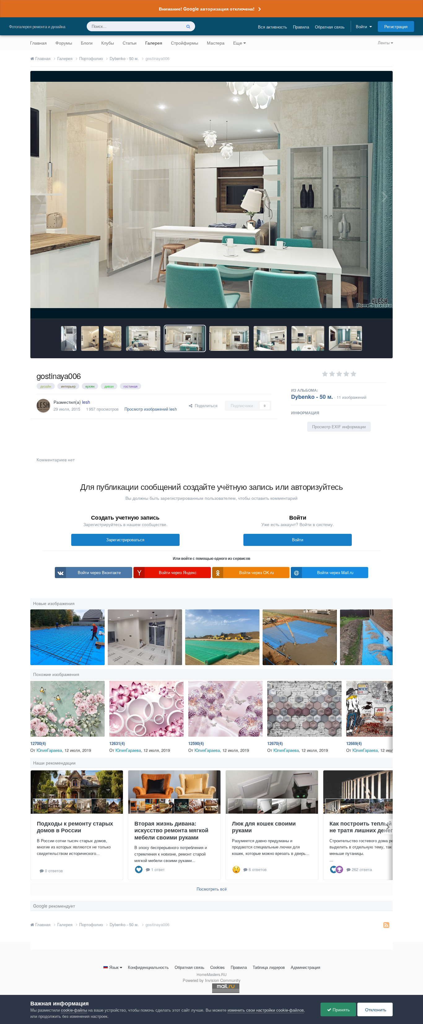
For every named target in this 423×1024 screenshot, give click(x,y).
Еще (237, 43)
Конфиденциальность (148, 967)
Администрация (305, 967)
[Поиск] (188, 26)
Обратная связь (330, 27)
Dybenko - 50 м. (312, 397)
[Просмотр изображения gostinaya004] (270, 338)
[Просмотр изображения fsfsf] (145, 637)
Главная (38, 43)
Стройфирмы (184, 43)
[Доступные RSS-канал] (386, 924)
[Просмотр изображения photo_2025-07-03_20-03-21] (222, 637)
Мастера (216, 43)
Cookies (217, 967)
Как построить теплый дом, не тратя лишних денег (367, 826)
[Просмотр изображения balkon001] (68, 338)
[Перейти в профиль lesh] (43, 405)
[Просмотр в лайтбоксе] (211, 195)
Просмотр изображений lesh (150, 409)
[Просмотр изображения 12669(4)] (383, 709)
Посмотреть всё (212, 889)
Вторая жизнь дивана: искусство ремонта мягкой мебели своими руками (171, 830)
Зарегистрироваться (125, 540)
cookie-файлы (74, 1010)
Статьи (130, 43)
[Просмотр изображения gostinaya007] (143, 338)
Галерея (153, 43)
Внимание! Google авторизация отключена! (207, 9)
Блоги (87, 43)
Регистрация (396, 26)
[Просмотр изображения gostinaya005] (229, 338)
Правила (301, 27)
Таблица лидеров (269, 967)
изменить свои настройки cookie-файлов (266, 1010)
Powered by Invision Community (212, 980)
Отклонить (375, 1009)
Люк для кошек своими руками (264, 826)
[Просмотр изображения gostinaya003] (308, 338)
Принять (340, 1009)
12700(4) (38, 743)
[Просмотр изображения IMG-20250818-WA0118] (377, 637)
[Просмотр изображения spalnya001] (112, 338)
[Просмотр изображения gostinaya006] (185, 338)
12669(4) (354, 743)
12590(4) (196, 743)
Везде (167, 26)
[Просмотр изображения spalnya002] (90, 338)
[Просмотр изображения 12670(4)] (304, 709)
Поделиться (204, 405)
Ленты (384, 43)
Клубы (107, 43)
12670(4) (275, 743)
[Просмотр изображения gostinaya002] (345, 338)
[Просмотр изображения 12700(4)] (67, 709)
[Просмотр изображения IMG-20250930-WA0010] (67, 637)
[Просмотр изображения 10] (300, 637)
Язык (114, 967)
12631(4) (117, 743)
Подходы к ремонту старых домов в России (75, 826)
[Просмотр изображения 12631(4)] (146, 709)
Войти (362, 26)
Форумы (63, 43)
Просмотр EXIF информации (339, 426)
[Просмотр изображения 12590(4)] (225, 709)
